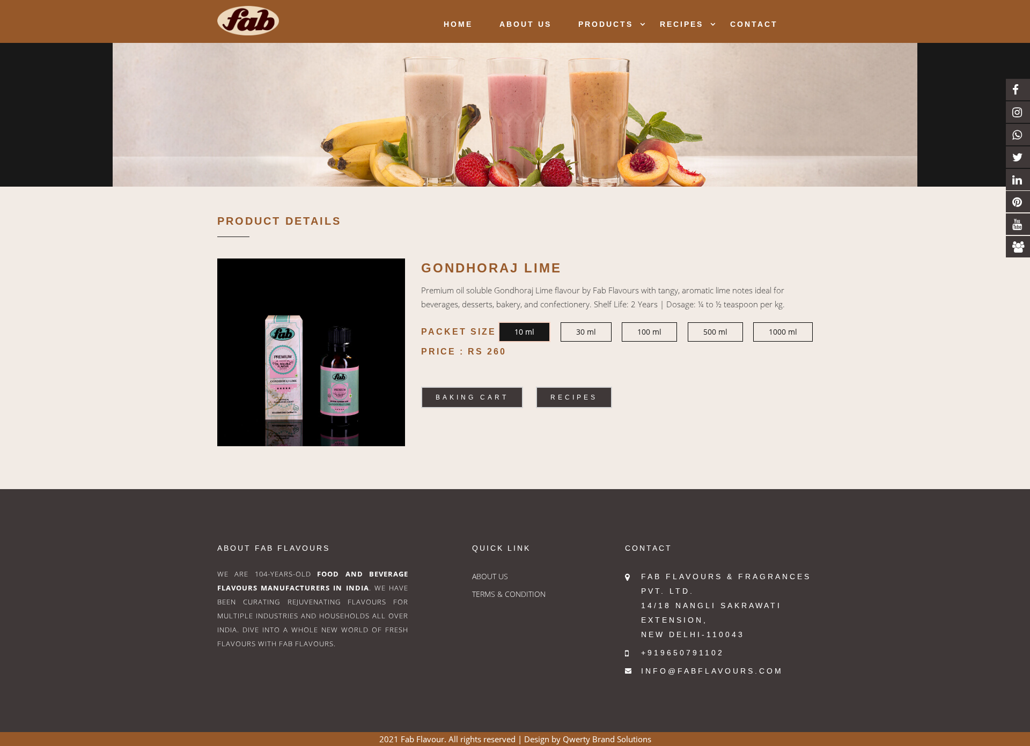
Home (458, 24)
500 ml (715, 332)
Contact (754, 24)
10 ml (524, 332)
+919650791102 (682, 652)
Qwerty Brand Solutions (607, 739)
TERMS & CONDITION (509, 594)
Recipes (681, 24)
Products (605, 24)
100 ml (649, 332)
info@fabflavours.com (712, 671)
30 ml (586, 332)
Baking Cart (472, 397)
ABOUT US (490, 576)
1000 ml (783, 332)
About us (525, 24)
